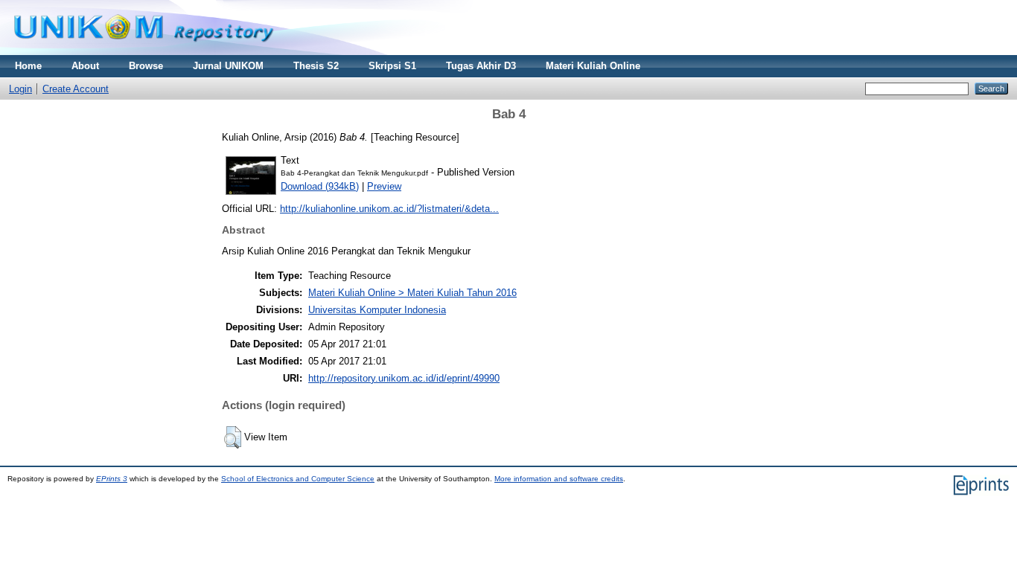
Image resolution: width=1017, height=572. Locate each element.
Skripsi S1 (392, 65)
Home (28, 65)
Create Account (75, 88)
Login (20, 88)
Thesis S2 (316, 65)
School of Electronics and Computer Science (297, 479)
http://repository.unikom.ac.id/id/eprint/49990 (404, 378)
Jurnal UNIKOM (228, 65)
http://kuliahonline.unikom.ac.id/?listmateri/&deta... (389, 208)
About (85, 65)
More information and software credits (558, 479)
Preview (384, 186)
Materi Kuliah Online (593, 65)
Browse (146, 65)
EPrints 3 (111, 479)
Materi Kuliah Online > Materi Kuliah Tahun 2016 (412, 292)
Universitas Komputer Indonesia (377, 309)
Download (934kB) (320, 186)
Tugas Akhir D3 (481, 65)
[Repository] (143, 51)
